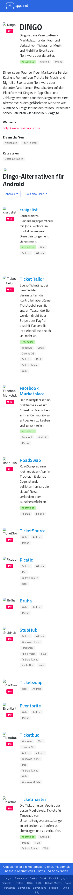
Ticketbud (30, 734)
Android (44, 61)
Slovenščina (39, 887)
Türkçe (65, 887)
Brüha (26, 600)
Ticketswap (31, 682)
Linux (41, 348)
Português (9, 887)
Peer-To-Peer (30, 143)
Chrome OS (28, 353)
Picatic (26, 559)
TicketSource (33, 530)
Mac (40, 741)
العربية (9, 878)
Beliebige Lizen (35, 193)
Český (33, 878)
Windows (27, 348)
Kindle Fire (27, 665)
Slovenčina (24, 887)
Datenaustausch (14, 159)
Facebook (27, 437)
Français (6, 883)
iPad (38, 359)
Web (42, 247)
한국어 (38, 883)
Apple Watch (28, 654)
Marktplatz (11, 143)
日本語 (29, 883)
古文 (36, 892)
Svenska (54, 887)
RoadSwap (30, 460)
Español (53, 878)
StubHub (28, 629)
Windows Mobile (31, 782)
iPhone (58, 61)
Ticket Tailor (32, 278)
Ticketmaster (33, 799)
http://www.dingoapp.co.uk (21, 128)
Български (21, 878)
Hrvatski (18, 883)
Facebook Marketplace (32, 390)
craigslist (29, 209)
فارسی (64, 878)
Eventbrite (30, 705)
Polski (68, 883)
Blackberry (27, 648)
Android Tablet (30, 365)
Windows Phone (31, 642)
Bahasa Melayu (53, 883)
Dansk (43, 878)
